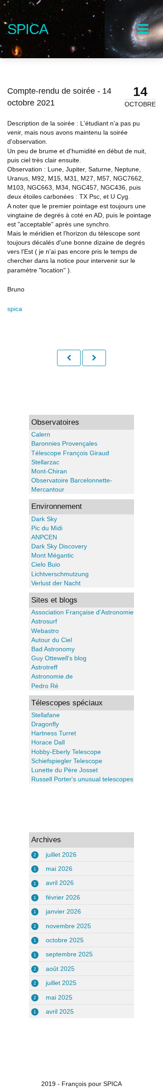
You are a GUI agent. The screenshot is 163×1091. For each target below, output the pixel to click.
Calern (40, 434)
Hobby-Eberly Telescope (66, 751)
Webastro (45, 630)
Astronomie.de (52, 676)
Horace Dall (48, 742)
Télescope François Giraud (70, 453)
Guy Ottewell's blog (58, 658)
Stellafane (45, 715)
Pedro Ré (44, 685)
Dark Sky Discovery (59, 546)
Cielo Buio (45, 564)
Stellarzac (45, 462)
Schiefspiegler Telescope (66, 760)
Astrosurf (44, 621)
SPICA (27, 29)
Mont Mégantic (52, 555)
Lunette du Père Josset (64, 770)
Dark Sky (44, 519)
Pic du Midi (46, 528)
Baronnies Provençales (64, 443)
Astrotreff (44, 667)
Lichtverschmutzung (60, 574)
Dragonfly (45, 724)
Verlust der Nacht (56, 583)
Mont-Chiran (49, 471)
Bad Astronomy (53, 649)
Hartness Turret (53, 733)
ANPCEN (44, 537)
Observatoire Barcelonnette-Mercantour (71, 485)
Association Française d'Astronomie (82, 612)
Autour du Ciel (51, 640)
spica (14, 308)
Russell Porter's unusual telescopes (82, 779)
